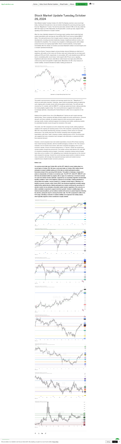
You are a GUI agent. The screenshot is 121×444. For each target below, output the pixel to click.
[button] (64, 4)
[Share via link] (45, 433)
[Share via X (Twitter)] (38, 433)
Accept (114, 441)
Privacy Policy (55, 441)
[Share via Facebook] (35, 433)
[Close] (119, 442)
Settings (108, 441)
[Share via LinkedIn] (42, 433)
